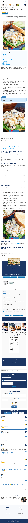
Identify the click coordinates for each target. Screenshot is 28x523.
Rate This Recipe (10, 315)
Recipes (3, 7)
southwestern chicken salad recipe (9, 196)
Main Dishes (14, 370)
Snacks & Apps (20, 513)
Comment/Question (7, 393)
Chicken (5, 370)
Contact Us (8, 513)
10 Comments (11, 11)
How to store (4, 62)
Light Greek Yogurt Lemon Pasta (8, 148)
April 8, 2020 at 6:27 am (4, 433)
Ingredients (4, 54)
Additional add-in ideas (6, 60)
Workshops (8, 510)
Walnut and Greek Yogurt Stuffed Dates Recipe (11, 146)
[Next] (26, 5)
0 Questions (15, 412)
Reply (25, 436)
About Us (7, 509)
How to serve (4, 61)
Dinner (20, 512)
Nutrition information (6, 64)
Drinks (20, 516)
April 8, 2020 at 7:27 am (5, 439)
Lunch (5, 7)
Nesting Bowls (11, 286)
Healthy (10, 370)
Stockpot (5, 286)
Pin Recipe (20, 315)
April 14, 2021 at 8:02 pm (4, 426)
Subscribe (14, 386)
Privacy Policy (7, 514)
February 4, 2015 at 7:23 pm (5, 477)
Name (3, 398)
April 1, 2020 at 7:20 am (5, 453)
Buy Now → (6, 287)
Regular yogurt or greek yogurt (7, 59)
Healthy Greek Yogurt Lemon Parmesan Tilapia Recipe (12, 144)
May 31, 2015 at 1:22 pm (4, 461)
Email (16, 398)
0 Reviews (21, 412)
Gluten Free (7, 370)
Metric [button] (9, 293)
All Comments (7, 412)
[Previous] (1, 5)
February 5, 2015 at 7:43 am (6, 483)
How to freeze (4, 63)
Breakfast (20, 509)
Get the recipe (4, 55)
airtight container (17, 243)
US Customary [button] (5, 293)
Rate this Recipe (14, 402)
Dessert (20, 514)
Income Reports (7, 512)
